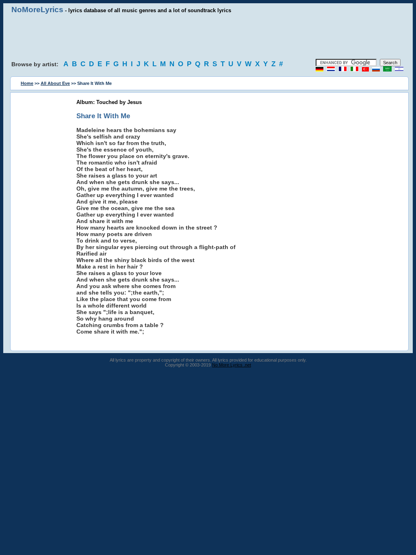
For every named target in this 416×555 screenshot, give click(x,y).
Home (27, 83)
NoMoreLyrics (37, 9)
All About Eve (55, 83)
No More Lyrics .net (231, 364)
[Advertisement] (208, 36)
